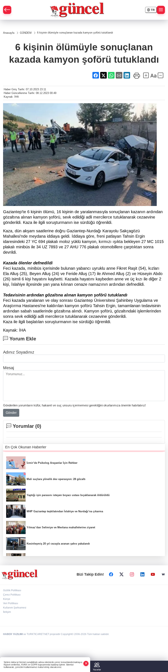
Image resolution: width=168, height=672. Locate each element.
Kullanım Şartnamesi (14, 607)
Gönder (11, 412)
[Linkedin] (142, 574)
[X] (121, 574)
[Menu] (161, 10)
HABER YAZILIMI (13, 634)
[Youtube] (153, 574)
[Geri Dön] (7, 10)
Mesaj (8, 367)
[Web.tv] (163, 574)
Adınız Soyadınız (18, 352)
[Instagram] (132, 574)
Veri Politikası (10, 603)
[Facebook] (111, 574)
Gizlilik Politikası (12, 590)
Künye (6, 599)
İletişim (7, 612)
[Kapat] (86, 663)
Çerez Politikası (11, 594)
